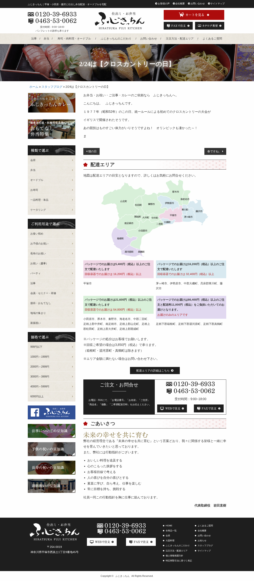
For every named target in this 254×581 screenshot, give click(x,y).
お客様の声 (164, 3)
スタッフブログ (51, 86)
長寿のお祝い (38, 253)
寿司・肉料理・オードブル (74, 38)
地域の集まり (38, 313)
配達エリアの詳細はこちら (153, 370)
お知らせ (202, 540)
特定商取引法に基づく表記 (179, 560)
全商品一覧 (171, 530)
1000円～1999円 (39, 356)
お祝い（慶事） (39, 263)
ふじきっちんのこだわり (116, 38)
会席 (33, 160)
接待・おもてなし (40, 303)
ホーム (33, 86)
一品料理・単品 (39, 199)
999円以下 (36, 346)
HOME (169, 525)
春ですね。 (214, 151)
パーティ (35, 273)
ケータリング (38, 209)
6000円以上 (37, 396)
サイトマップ (217, 3)
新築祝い (35, 322)
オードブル (36, 180)
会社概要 (180, 3)
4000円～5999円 (39, 386)
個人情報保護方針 (174, 555)
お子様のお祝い (39, 243)
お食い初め (36, 233)
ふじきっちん (122, 576)
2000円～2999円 (39, 366)
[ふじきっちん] (119, 20)
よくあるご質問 (212, 38)
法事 (34, 38)
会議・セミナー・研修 (43, 293)
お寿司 (34, 189)
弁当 (46, 38)
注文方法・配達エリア (180, 38)
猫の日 (92, 151)
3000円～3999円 (39, 376)
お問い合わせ (197, 3)
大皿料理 (170, 540)
